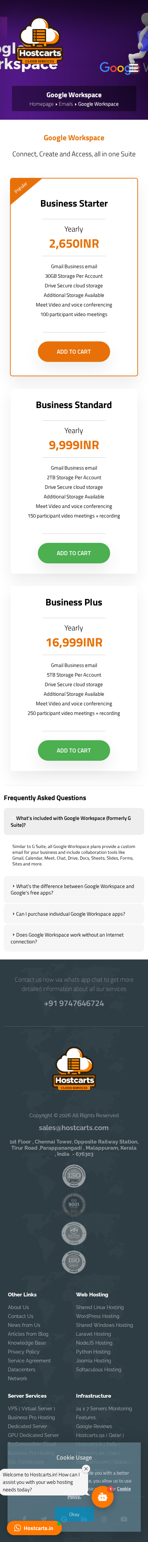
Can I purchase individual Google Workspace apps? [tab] (70, 914)
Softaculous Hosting (98, 1369)
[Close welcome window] (86, 1469)
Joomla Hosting (93, 1360)
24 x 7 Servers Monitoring (104, 1408)
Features (86, 1417)
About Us (18, 1307)
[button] (34, 1528)
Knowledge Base (27, 1343)
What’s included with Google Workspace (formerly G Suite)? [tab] (71, 821)
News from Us (24, 1325)
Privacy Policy (24, 1352)
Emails (66, 104)
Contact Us (20, 1316)
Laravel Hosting (93, 1334)
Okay (74, 1514)
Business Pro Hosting (31, 1417)
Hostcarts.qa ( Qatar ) (100, 1435)
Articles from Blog (28, 1334)
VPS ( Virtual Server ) (31, 1408)
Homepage (42, 104)
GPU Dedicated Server (33, 1435)
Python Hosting (93, 1352)
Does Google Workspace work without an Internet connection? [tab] (67, 938)
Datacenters (21, 1369)
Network (17, 1378)
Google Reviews (94, 1426)
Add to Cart (74, 351)
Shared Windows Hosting (104, 1325)
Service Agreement (29, 1360)
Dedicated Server (27, 1426)
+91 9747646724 (74, 1003)
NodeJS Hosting (94, 1343)
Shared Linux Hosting (100, 1307)
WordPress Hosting (97, 1316)
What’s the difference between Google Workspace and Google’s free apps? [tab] (72, 889)
